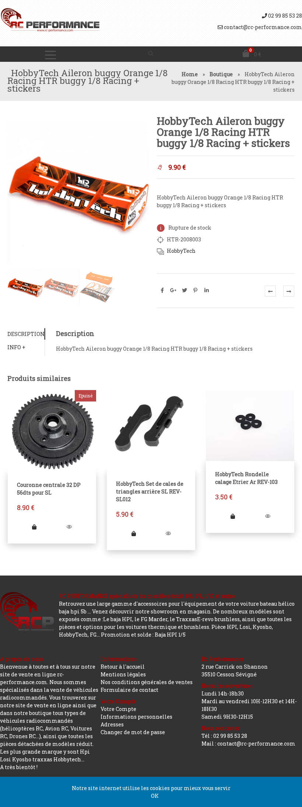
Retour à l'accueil (123, 666)
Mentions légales (123, 674)
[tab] (26, 334)
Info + (16, 347)
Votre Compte (118, 708)
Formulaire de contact (129, 689)
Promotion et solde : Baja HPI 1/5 (143, 634)
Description (26, 333)
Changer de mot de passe (133, 732)
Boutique (221, 74)
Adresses (112, 724)
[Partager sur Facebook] (162, 290)
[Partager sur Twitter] (184, 290)
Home (190, 74)
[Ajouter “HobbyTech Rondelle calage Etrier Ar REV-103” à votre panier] (232, 516)
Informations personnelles (136, 716)
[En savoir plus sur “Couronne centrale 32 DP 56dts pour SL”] (34, 526)
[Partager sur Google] (173, 290)
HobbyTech (181, 250)
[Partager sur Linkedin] (206, 290)
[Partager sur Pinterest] (195, 290)
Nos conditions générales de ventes (147, 682)
